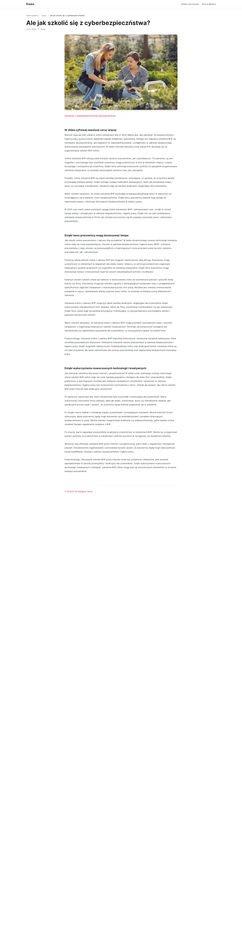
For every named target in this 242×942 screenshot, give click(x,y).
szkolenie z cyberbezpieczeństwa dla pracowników (90, 115)
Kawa (30, 4)
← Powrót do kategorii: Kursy (79, 491)
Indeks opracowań (190, 4)
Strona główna (209, 4)
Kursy (44, 15)
